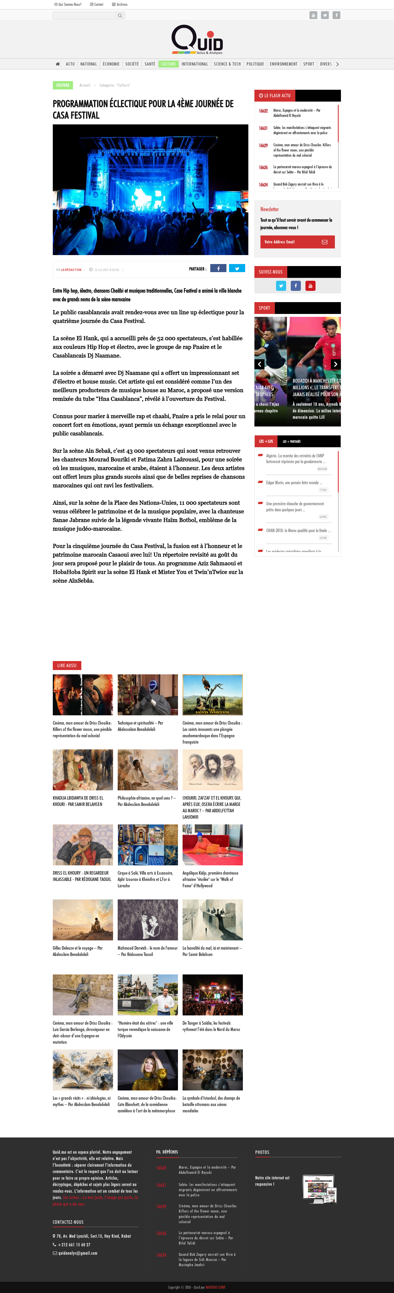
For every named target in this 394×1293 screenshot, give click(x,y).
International (195, 64)
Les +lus (266, 441)
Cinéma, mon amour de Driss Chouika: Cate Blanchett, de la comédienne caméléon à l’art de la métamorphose (147, 1104)
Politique (255, 64)
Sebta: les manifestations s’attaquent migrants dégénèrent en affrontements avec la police (208, 1189)
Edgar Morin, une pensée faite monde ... (296, 486)
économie (111, 64)
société (132, 64)
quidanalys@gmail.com (78, 1253)
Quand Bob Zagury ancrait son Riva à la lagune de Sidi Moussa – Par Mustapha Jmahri (207, 1259)
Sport (308, 64)
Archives (121, 4)
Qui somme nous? (69, 4)
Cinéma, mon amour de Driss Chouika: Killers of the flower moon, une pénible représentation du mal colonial (82, 729)
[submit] (120, 15)
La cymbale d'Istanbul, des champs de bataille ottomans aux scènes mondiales (211, 1104)
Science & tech (227, 64)
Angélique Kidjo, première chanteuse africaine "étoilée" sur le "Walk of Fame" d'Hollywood (210, 879)
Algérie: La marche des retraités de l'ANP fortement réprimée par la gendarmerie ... (296, 462)
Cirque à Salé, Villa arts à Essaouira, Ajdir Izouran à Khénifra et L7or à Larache (145, 879)
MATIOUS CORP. (215, 1287)
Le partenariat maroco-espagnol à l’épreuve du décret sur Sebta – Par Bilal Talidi (206, 1237)
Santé (150, 64)
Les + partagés (292, 441)
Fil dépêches (167, 1152)
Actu (70, 64)
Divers (326, 64)
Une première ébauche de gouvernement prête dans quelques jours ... (296, 510)
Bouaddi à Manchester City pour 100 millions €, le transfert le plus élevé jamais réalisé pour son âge (296, 387)
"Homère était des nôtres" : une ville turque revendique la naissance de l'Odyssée (145, 1029)
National (88, 64)
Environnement (284, 64)
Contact (98, 4)
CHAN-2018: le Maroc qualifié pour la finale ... (298, 534)
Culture (168, 64)
